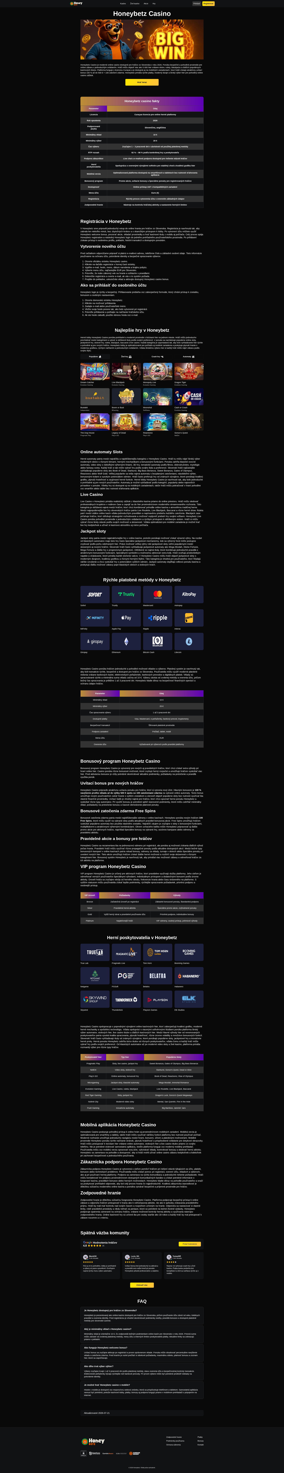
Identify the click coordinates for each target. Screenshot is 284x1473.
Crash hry (156, 357)
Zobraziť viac (142, 1285)
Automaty (187, 357)
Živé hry (124, 357)
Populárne (93, 357)
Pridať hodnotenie (190, 1244)
